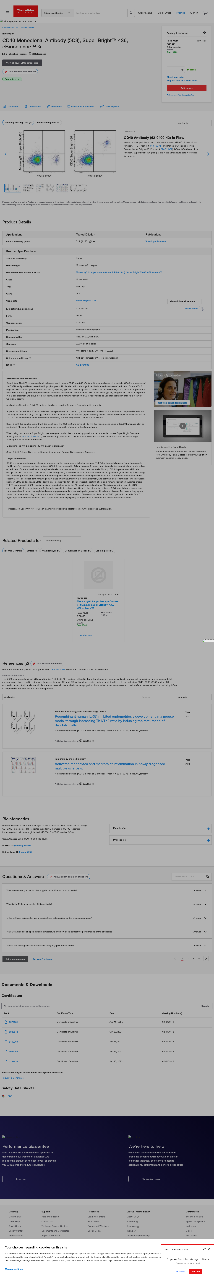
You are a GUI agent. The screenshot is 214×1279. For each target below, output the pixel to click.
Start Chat (196, 1271)
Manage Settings (14, 1269)
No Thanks (180, 1271)
